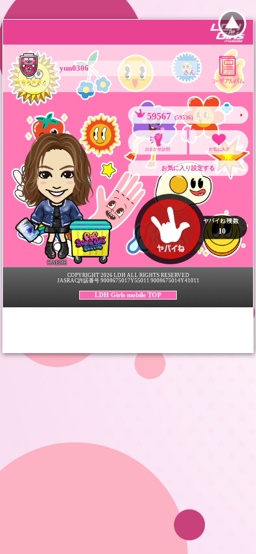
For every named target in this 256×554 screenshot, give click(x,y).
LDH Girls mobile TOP (128, 294)
